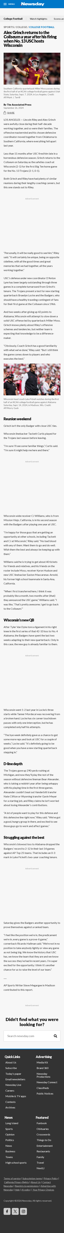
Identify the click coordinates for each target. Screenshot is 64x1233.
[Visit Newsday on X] (15, 1211)
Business (10, 1151)
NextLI (40, 1168)
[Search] (55, 1036)
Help (17, 1189)
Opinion (9, 1134)
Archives (10, 1107)
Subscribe (11, 1067)
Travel (40, 1162)
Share (11, 112)
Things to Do (44, 1139)
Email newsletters (15, 1079)
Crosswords (43, 1134)
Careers (9, 1090)
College (21, 27)
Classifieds (43, 1087)
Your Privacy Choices (43, 1189)
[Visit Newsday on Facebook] (7, 1211)
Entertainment (45, 1145)
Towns (9, 1157)
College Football (13, 19)
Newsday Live (13, 1084)
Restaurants (43, 1151)
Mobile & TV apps (15, 1096)
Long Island (11, 1123)
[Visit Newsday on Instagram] (23, 1211)
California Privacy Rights (16, 1182)
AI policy (25, 1189)
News (8, 1145)
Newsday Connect (47, 1082)
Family (40, 1157)
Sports (9, 27)
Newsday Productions (43, 1075)
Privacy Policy (51, 1178)
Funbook (42, 1123)
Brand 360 (42, 1067)
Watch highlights (38, 19)
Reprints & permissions (27, 1186)
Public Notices (45, 1093)
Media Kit (42, 1062)
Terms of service (12, 1178)
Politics (9, 1139)
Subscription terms (32, 1178)
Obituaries (43, 1128)
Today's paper (13, 1073)
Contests (10, 1101)
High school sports (16, 1162)
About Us (10, 1062)
